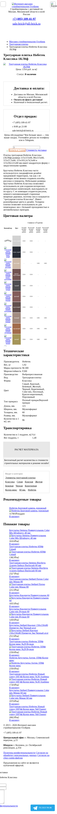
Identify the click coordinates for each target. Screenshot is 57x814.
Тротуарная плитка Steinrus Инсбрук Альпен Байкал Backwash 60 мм (27, 564)
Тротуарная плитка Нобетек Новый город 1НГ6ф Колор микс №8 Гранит (27, 707)
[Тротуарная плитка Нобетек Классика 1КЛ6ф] (26, 65)
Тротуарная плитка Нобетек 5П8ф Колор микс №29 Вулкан (26, 642)
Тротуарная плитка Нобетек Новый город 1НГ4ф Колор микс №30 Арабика (29, 675)
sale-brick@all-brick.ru (26, 23)
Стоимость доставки (36, 150)
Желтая (38, 482)
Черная (19, 486)
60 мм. (22, 490)
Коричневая (31, 486)
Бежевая (9, 486)
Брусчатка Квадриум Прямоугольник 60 (29, 595)
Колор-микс (11, 490)
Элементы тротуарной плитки (20, 477)
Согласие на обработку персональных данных (25, 754)
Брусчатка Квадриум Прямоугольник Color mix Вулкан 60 (27, 610)
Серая (20, 482)
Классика (10, 482)
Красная (29, 482)
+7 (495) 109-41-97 (24, 18)
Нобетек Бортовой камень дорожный (27, 508)
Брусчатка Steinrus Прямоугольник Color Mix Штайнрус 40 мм (29, 531)
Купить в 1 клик (17, 150)
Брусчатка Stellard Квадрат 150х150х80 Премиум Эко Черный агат (28, 626)
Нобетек (32, 490)
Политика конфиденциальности (19, 752)
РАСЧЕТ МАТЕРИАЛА (27, 449)
